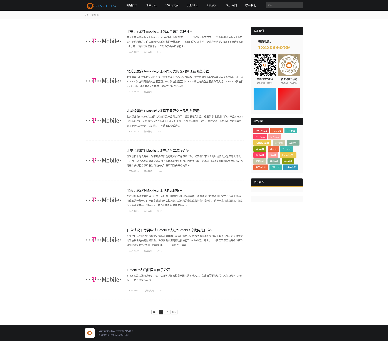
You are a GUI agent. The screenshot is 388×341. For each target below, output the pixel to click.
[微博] (289, 99)
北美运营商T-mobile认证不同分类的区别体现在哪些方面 (168, 71)
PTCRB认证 (261, 130)
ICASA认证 (261, 167)
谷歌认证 (293, 143)
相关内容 (95, 15)
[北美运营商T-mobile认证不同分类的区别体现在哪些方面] (104, 81)
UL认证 (273, 149)
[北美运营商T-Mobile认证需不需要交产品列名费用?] (104, 121)
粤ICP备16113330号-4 (109, 335)
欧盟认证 (260, 161)
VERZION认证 (262, 143)
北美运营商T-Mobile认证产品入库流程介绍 (158, 151)
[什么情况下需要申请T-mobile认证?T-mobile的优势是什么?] (104, 240)
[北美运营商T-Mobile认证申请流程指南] (104, 200)
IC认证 (273, 155)
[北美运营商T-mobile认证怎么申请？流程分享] (104, 41)
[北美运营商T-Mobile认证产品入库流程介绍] (104, 160)
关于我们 (231, 5)
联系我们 (250, 5)
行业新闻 (147, 52)
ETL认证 (276, 167)
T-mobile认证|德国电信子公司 (148, 270)
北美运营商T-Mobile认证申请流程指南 (155, 190)
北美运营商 (172, 5)
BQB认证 (260, 155)
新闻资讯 (212, 5)
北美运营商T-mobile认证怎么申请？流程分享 (160, 31)
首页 (87, 15)
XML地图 (124, 335)
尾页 (174, 312)
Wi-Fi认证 (260, 137)
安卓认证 (279, 143)
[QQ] (265, 99)
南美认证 (274, 137)
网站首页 (131, 5)
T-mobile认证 (288, 155)
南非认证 (288, 161)
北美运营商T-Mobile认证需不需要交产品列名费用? (164, 111)
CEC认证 (260, 149)
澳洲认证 (274, 161)
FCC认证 (291, 130)
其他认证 (192, 5)
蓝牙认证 (286, 149)
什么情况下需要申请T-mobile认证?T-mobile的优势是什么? (169, 230)
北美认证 (151, 5)
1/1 (167, 312)
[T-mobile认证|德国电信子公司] (104, 280)
